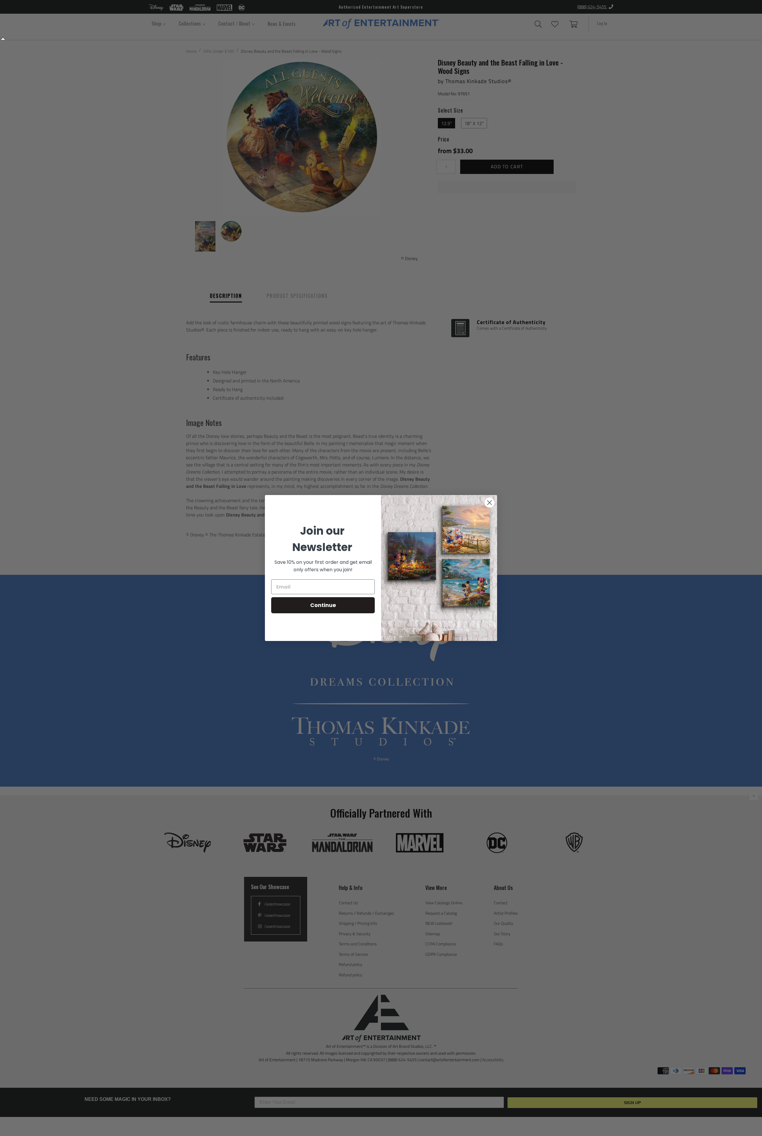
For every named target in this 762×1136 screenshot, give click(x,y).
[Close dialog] (489, 502)
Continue (323, 605)
